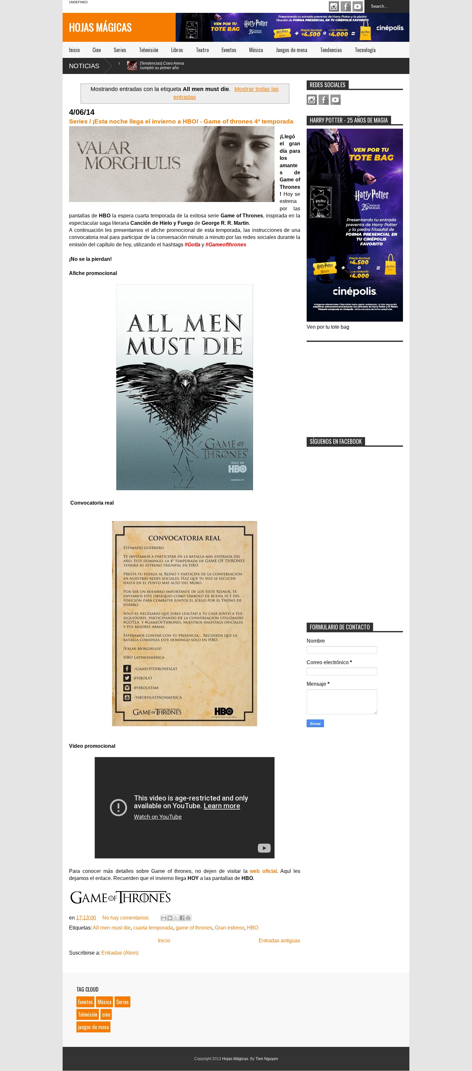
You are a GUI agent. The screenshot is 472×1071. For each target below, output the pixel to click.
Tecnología (365, 50)
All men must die (112, 927)
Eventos (229, 50)
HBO (252, 927)
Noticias (84, 65)
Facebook (346, 6)
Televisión (148, 50)
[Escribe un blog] (170, 918)
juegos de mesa (93, 1027)
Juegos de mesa (291, 50)
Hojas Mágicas (100, 26)
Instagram (334, 6)
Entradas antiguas (279, 940)
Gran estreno (229, 927)
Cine (96, 50)
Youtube (358, 6)
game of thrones (194, 927)
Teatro (202, 50)
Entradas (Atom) (119, 953)
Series (120, 50)
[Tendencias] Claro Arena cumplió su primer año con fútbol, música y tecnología (127, 70)
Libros (177, 50)
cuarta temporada (153, 927)
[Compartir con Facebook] (182, 918)
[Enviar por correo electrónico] (164, 918)
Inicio (74, 50)
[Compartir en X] (176, 918)
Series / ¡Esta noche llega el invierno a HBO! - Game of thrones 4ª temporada (181, 121)
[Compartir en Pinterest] (188, 918)
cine (106, 1014)
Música (256, 50)
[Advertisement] (355, 385)
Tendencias (331, 50)
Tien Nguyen (267, 1059)
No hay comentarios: (126, 917)
